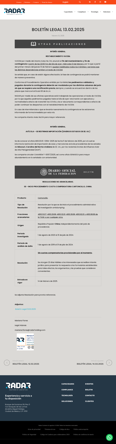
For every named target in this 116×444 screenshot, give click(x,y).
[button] (109, 437)
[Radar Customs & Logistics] (14, 11)
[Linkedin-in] (90, 2)
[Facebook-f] (95, 2)
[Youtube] (105, 2)
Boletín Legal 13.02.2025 (25, 309)
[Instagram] (100, 2)
